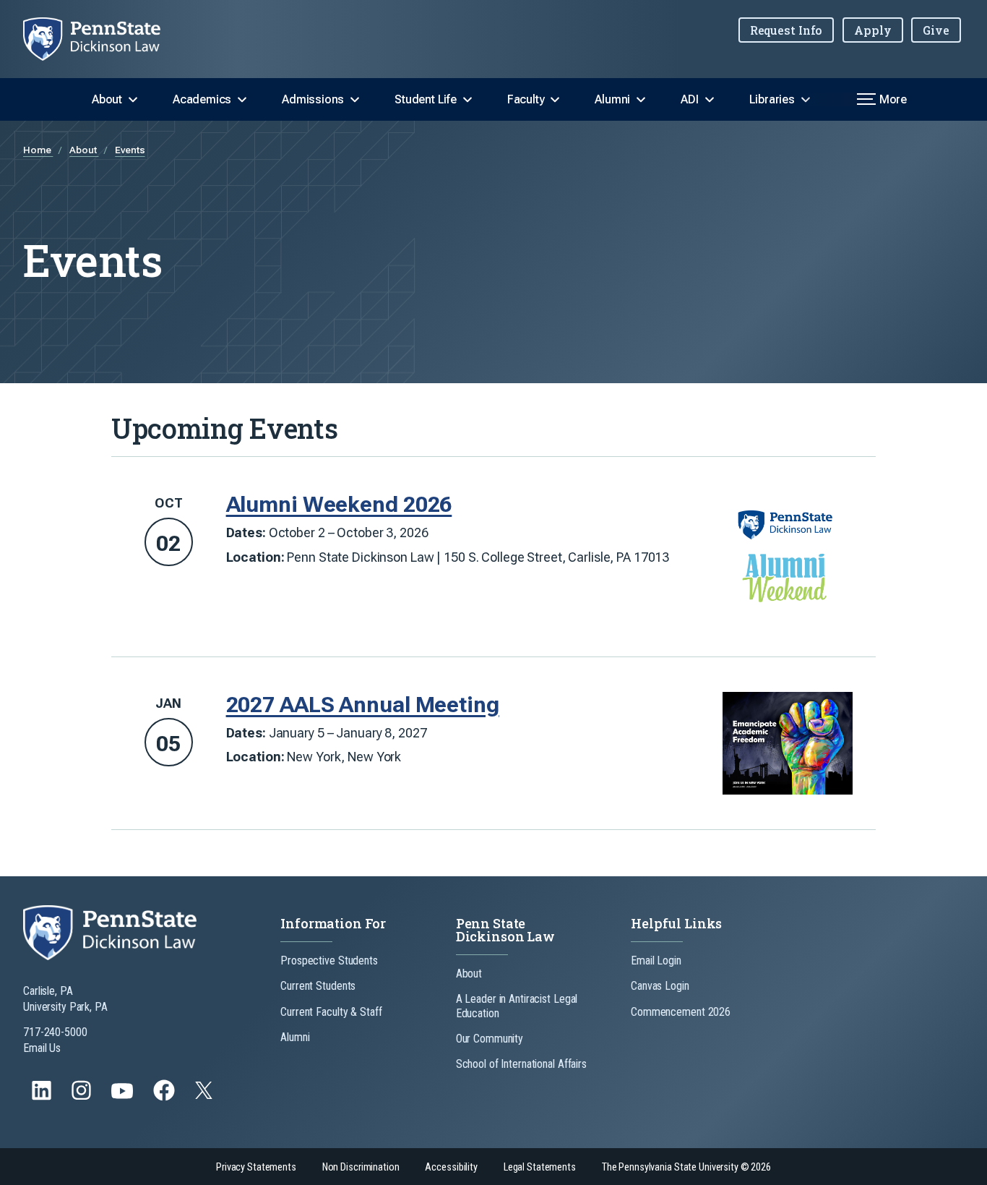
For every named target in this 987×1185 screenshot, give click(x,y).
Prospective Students (329, 960)
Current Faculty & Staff (331, 1012)
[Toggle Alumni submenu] (641, 100)
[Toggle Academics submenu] (242, 100)
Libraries (772, 99)
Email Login (656, 960)
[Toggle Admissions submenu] (355, 100)
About (107, 99)
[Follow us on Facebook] (165, 1097)
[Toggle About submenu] (133, 100)
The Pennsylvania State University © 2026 (686, 1167)
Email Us (42, 1048)
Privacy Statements (256, 1167)
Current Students (317, 986)
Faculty (526, 99)
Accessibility (451, 1167)
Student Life (426, 99)
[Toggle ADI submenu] (709, 100)
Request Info (786, 30)
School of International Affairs (521, 1064)
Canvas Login (660, 986)
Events (130, 149)
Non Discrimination (361, 1167)
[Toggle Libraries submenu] (806, 100)
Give (936, 30)
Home (38, 149)
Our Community (489, 1038)
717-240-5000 (55, 1032)
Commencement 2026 (680, 1012)
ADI (689, 99)
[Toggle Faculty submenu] (555, 100)
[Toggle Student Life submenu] (467, 100)
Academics (202, 99)
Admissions (313, 99)
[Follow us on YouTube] (123, 1097)
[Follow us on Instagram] (83, 1097)
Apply (872, 30)
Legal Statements (540, 1167)
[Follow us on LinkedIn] (43, 1097)
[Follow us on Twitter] (205, 1095)
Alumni (612, 99)
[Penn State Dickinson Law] (103, 39)
